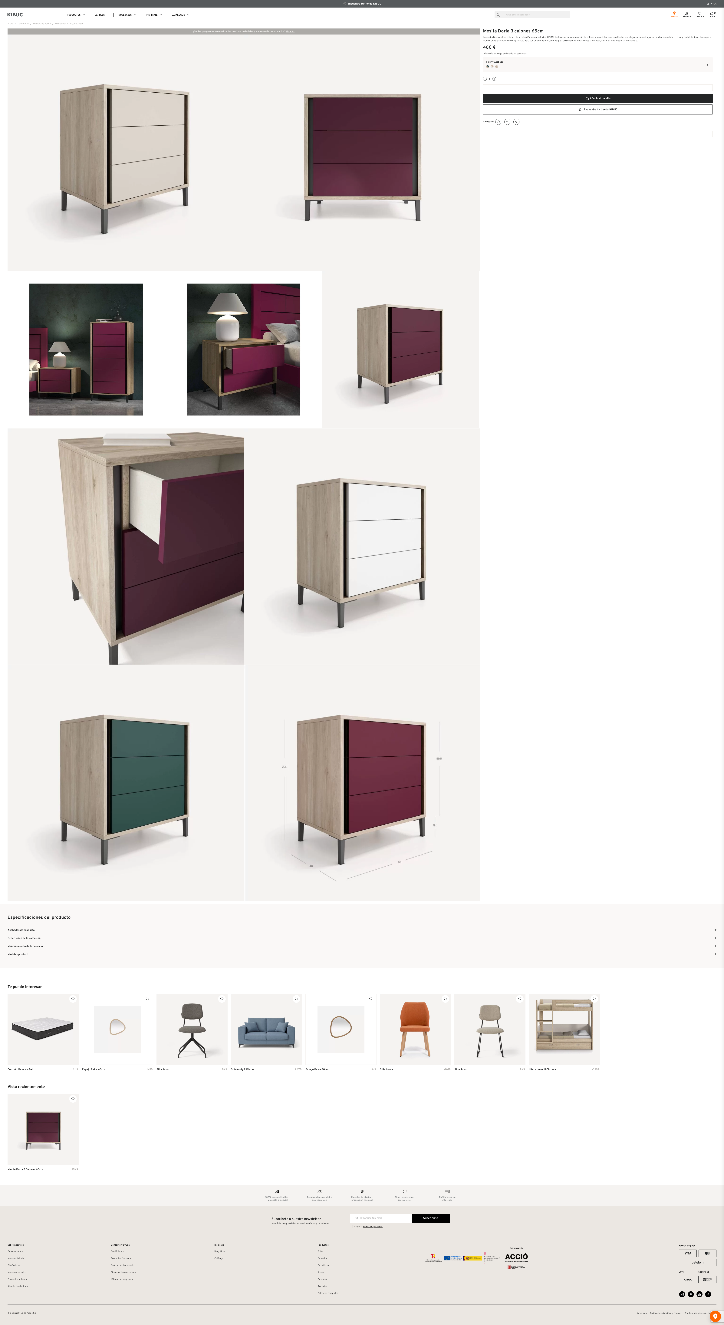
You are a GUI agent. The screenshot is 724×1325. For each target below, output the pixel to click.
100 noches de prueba (122, 1279)
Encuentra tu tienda (17, 1279)
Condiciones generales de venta (700, 1313)
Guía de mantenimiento (122, 1265)
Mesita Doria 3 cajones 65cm (25, 1169)
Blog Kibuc (219, 1251)
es (708, 3)
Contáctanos (117, 1251)
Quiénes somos (15, 1251)
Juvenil (321, 1272)
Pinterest (507, 122)
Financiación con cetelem (123, 1272)
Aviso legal (642, 1313)
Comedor (322, 1258)
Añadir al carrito (599, 98)
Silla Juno (162, 1069)
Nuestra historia (16, 1258)
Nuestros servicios (17, 1272)
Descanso (322, 1279)
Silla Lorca (386, 1069)
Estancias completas (328, 1293)
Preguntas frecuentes (122, 1258)
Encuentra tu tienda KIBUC (364, 3)
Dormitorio (323, 1265)
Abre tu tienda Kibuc (18, 1286)
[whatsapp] (498, 122)
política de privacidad (373, 1226)
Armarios (322, 1286)
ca (714, 3)
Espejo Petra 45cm (93, 1069)
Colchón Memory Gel (20, 1069)
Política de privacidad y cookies (666, 1313)
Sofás (320, 1251)
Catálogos (219, 1258)
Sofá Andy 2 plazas (242, 1069)
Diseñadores (14, 1265)
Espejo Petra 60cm (316, 1069)
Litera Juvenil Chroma (542, 1069)
